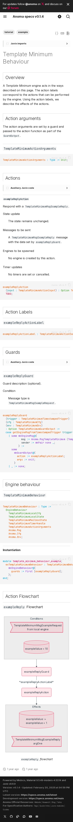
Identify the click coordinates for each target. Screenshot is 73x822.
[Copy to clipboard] (69, 157)
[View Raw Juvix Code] (57, 33)
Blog (53, 802)
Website (37, 802)
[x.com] (5, 816)
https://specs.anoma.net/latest (39, 795)
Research (46, 802)
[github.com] (11, 816)
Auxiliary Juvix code (22, 188)
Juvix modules (57, 806)
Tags (36, 806)
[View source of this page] (62, 33)
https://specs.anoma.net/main (46, 798)
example (23, 32)
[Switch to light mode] (59, 16)
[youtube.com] (30, 816)
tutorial (9, 32)
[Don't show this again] (68, 4)
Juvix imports (18, 43)
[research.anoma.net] (24, 816)
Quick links (45, 806)
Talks (59, 802)
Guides (6, 809)
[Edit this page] (68, 33)
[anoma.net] (18, 816)
